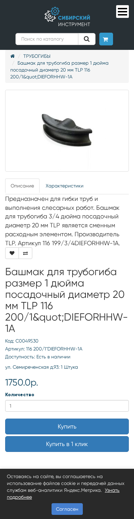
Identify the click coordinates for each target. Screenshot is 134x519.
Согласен (67, 509)
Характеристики (64, 185)
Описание (22, 185)
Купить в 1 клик (67, 443)
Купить (67, 426)
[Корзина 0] (106, 39)
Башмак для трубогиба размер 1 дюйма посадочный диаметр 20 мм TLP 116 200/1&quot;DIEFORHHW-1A (59, 69)
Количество (19, 395)
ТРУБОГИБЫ (37, 56)
